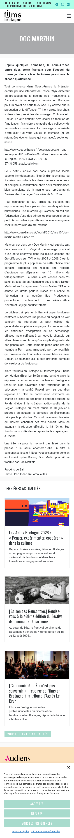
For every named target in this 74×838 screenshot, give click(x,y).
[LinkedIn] (68, 4)
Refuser (37, 813)
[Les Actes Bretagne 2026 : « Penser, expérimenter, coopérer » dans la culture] (37, 533)
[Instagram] (62, 4)
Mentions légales (20, 831)
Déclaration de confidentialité (45, 831)
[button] (68, 767)
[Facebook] (57, 4)
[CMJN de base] (12, 16)
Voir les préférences (37, 823)
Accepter (37, 804)
